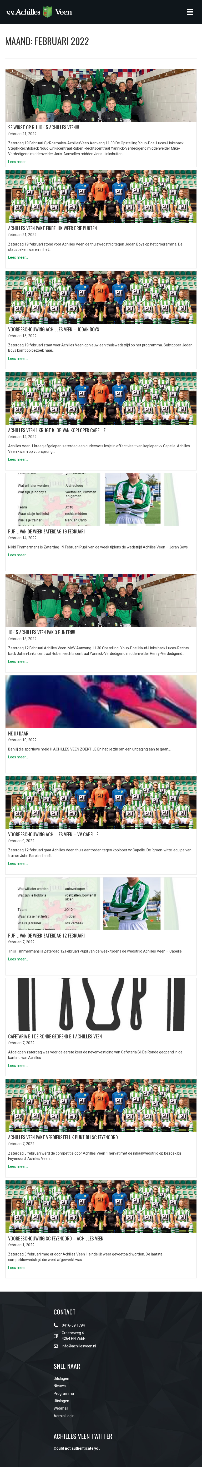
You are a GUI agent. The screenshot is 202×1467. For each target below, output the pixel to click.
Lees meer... (18, 162)
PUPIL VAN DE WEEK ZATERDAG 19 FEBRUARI (46, 531)
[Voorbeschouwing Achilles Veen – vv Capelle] (101, 802)
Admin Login (64, 1416)
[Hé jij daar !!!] (101, 701)
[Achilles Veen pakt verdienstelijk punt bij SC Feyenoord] (101, 1105)
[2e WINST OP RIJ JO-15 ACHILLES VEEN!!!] (101, 95)
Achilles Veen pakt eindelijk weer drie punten (52, 228)
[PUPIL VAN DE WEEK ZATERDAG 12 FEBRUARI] (101, 903)
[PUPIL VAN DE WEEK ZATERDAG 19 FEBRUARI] (101, 499)
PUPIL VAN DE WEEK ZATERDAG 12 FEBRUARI (46, 935)
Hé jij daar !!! (20, 733)
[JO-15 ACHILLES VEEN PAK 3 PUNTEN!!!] (101, 600)
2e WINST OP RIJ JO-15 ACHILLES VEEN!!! (43, 127)
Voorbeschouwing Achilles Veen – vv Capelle (53, 834)
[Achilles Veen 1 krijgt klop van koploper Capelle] (101, 398)
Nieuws (60, 1386)
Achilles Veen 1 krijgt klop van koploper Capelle (56, 430)
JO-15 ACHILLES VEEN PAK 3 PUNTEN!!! (41, 632)
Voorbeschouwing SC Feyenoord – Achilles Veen (55, 1238)
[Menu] (190, 11)
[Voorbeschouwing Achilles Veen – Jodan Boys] (101, 297)
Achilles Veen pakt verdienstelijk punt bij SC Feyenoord (63, 1137)
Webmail (61, 1408)
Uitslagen (61, 1378)
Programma (64, 1393)
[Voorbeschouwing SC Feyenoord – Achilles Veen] (101, 1206)
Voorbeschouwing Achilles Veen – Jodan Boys (53, 329)
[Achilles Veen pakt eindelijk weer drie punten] (101, 196)
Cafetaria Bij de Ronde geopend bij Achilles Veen (55, 1036)
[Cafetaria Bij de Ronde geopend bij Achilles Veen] (101, 1004)
